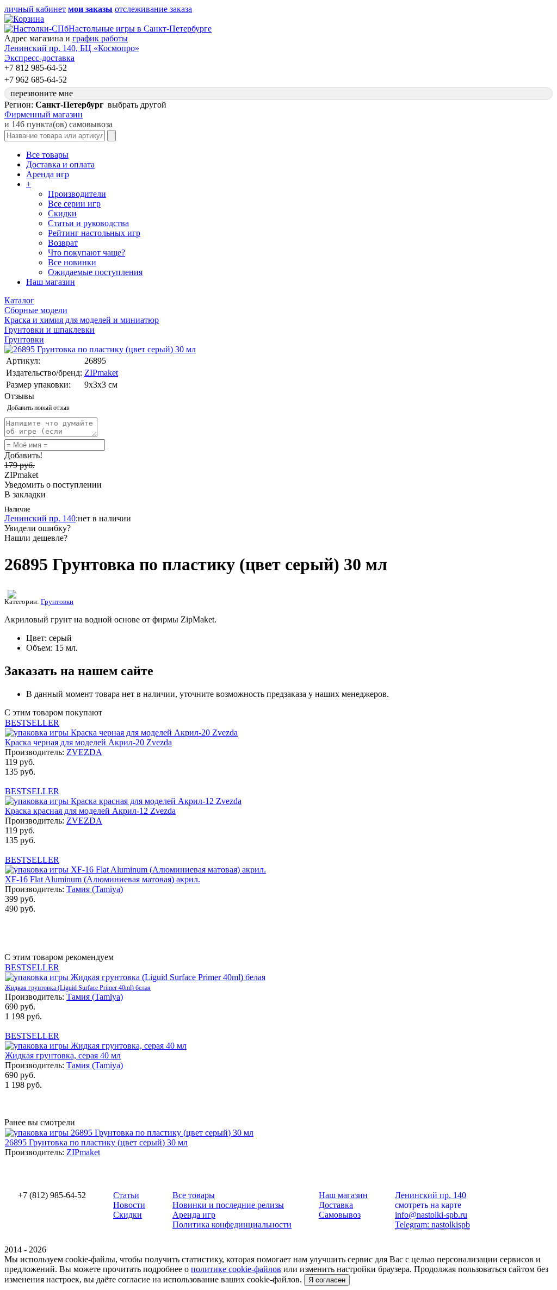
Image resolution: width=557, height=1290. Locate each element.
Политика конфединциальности (232, 1224)
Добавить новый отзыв (38, 408)
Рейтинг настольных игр (94, 233)
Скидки (62, 213)
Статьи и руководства (88, 223)
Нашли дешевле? (35, 538)
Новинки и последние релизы (228, 1205)
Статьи (126, 1195)
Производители (77, 193)
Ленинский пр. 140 (40, 518)
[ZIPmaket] (12, 595)
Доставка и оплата (60, 164)
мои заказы (90, 9)
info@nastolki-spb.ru (431, 1214)
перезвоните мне (41, 93)
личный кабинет (35, 9)
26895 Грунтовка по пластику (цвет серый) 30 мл (96, 1142)
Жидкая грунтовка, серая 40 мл (63, 1055)
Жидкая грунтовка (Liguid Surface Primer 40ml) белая (78, 988)
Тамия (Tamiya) (94, 889)
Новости (129, 1205)
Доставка (336, 1205)
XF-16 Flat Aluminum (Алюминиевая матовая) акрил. (102, 879)
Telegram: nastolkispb (432, 1224)
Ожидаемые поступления (95, 272)
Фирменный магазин (43, 114)
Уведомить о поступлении (53, 484)
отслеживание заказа (153, 9)
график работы (100, 38)
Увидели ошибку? (37, 528)
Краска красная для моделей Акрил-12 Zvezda (90, 810)
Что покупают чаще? (86, 252)
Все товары (47, 154)
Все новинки (72, 262)
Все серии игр (74, 203)
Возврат (63, 242)
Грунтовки (57, 601)
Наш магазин (50, 281)
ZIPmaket (101, 372)
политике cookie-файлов (236, 1269)
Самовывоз (340, 1214)
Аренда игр (47, 174)
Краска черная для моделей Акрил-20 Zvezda (88, 742)
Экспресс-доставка (39, 58)
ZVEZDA (84, 752)
